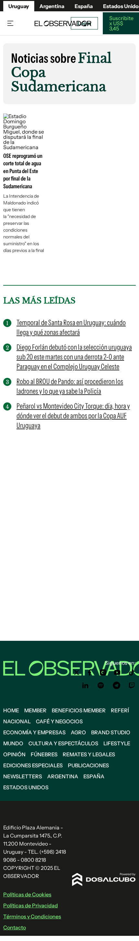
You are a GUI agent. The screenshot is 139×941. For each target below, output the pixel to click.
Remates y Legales (89, 754)
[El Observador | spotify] (101, 685)
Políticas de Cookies (27, 894)
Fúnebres (44, 754)
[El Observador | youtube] (117, 672)
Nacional (17, 721)
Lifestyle (116, 743)
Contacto (14, 927)
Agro (78, 732)
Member (35, 710)
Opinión (14, 754)
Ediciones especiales (33, 765)
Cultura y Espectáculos (63, 743)
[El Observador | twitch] (132, 685)
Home (11, 710)
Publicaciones (88, 765)
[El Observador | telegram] (116, 685)
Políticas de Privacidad (30, 905)
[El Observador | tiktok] (132, 672)
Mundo (13, 743)
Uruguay (18, 6)
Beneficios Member (79, 710)
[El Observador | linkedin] (85, 685)
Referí (120, 710)
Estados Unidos (25, 787)
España (93, 776)
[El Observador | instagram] (103, 672)
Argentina (51, 6)
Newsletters (22, 776)
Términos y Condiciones (32, 916)
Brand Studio (110, 732)
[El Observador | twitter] (76, 672)
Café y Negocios (59, 721)
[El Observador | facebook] (89, 672)
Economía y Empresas (34, 732)
